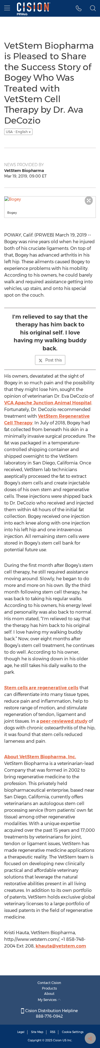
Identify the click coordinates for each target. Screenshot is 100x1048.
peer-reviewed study (64, 721)
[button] (79, 8)
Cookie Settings (73, 1032)
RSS (52, 1032)
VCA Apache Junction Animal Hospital (47, 402)
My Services (48, 1000)
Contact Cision (49, 983)
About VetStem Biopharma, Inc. (40, 756)
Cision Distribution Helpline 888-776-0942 (51, 1013)
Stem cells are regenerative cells (41, 687)
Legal (20, 1032)
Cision (57, 1040)
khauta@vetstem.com (61, 946)
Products (49, 988)
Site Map (37, 1032)
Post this (53, 360)
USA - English (17, 132)
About (49, 994)
